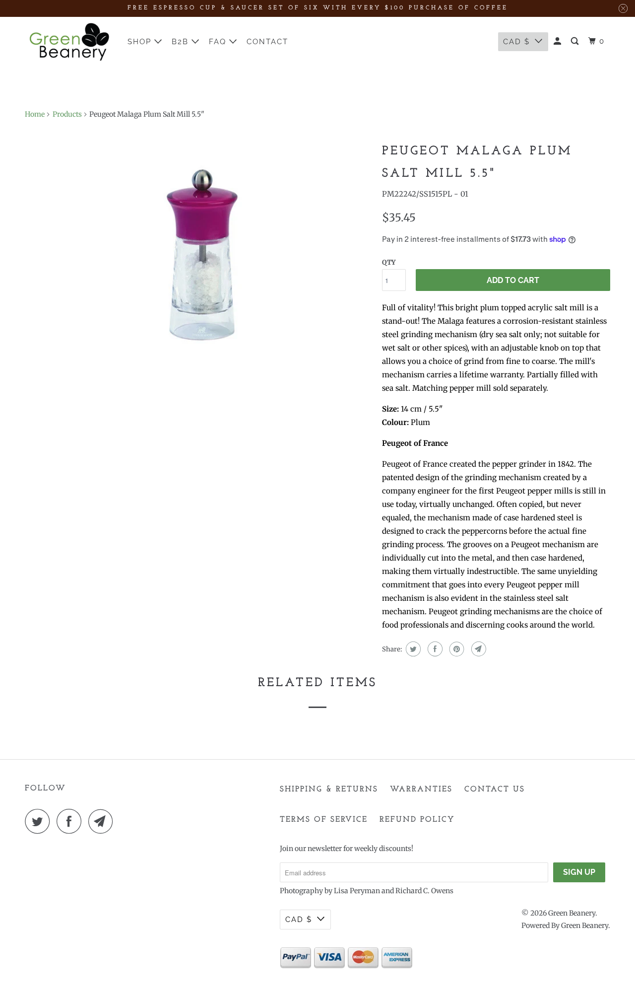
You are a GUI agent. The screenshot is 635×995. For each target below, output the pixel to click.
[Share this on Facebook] (434, 648)
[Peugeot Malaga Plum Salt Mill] (198, 252)
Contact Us (494, 789)
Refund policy (417, 820)
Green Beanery (571, 913)
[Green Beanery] (69, 42)
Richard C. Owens (424, 890)
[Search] (576, 41)
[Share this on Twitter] (412, 648)
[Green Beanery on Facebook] (71, 821)
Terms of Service (324, 820)
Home (35, 114)
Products (67, 114)
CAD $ (516, 41)
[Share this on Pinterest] (455, 648)
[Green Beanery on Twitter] (40, 821)
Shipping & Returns (329, 789)
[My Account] (559, 41)
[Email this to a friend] (477, 648)
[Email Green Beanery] (103, 821)
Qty (388, 262)
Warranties (421, 789)
